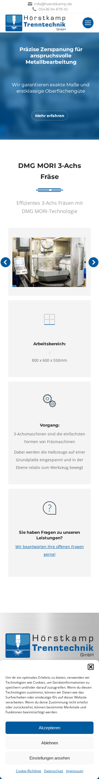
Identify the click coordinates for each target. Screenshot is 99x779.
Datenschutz (53, 771)
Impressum (74, 771)
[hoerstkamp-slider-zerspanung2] (49, 262)
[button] (91, 667)
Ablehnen (49, 743)
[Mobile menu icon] (88, 22)
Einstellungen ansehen (49, 758)
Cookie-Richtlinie (28, 771)
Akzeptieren (49, 727)
